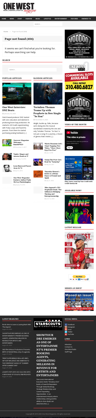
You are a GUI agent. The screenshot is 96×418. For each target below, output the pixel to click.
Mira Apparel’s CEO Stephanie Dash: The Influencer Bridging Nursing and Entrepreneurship (53, 191)
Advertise (68, 344)
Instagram (71, 327)
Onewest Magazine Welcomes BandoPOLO (21, 142)
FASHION (29, 19)
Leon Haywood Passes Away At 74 (22, 167)
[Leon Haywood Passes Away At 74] (7, 170)
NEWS (12, 19)
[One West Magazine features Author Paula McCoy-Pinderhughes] (7, 182)
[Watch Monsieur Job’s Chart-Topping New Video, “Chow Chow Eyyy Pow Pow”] (38, 148)
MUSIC (38, 19)
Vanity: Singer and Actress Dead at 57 (20, 155)
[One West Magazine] (48, 8)
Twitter (70, 332)
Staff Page (68, 352)
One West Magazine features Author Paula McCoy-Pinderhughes (22, 180)
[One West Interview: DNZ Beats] (16, 103)
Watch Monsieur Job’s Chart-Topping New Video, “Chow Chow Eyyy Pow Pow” (53, 146)
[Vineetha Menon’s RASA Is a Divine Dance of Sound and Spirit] (38, 176)
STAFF (20, 19)
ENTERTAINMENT (61, 19)
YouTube (71, 334)
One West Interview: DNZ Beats (14, 109)
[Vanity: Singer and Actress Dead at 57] (7, 159)
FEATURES (74, 19)
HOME (4, 19)
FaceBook (71, 324)
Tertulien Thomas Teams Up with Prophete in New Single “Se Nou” (47, 112)
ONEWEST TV (86, 19)
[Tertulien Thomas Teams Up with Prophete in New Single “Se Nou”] (48, 103)
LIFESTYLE (47, 19)
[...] (25, 133)
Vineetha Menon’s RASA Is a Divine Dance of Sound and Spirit (53, 174)
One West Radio (70, 349)
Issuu (70, 329)
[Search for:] (48, 24)
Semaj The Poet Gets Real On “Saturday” (53, 161)
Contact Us (68, 347)
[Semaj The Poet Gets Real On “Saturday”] (38, 164)
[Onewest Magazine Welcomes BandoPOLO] (7, 145)
